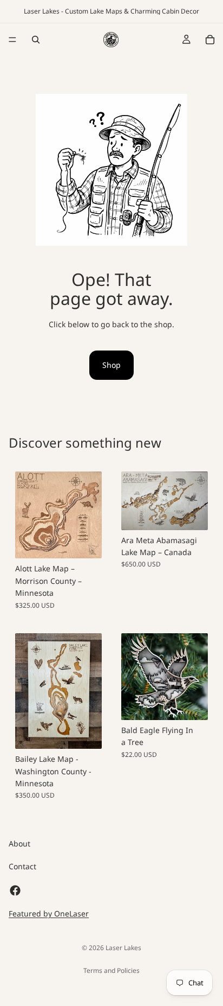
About (19, 843)
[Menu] (12, 39)
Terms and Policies (111, 970)
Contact (22, 867)
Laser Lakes (123, 947)
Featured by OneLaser (49, 913)
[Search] (36, 40)
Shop (111, 365)
